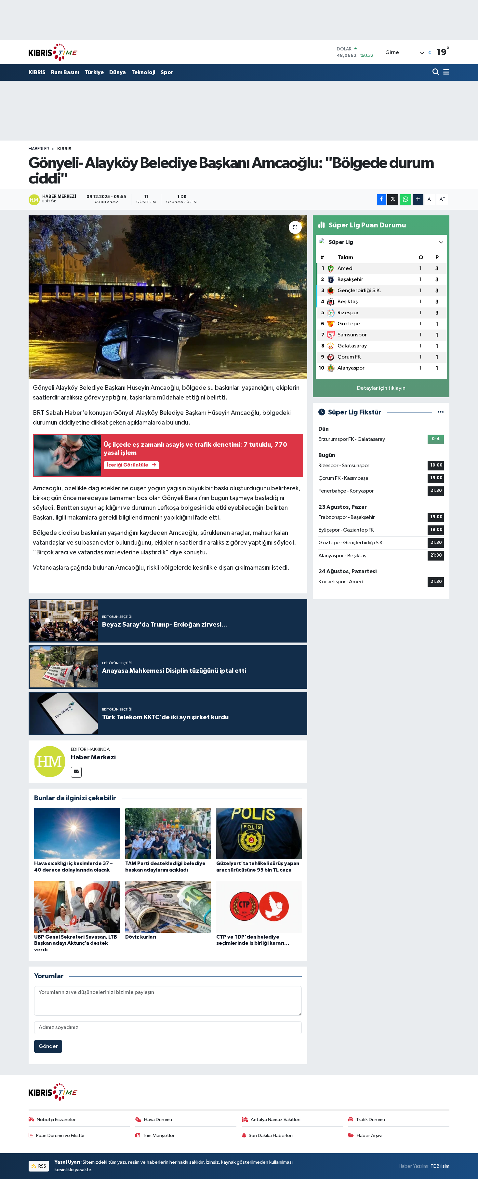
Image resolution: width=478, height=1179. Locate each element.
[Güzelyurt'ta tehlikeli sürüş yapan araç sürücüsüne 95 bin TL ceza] (259, 833)
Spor (167, 72)
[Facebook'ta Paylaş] (381, 199)
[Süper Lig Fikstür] (441, 412)
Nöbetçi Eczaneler (56, 1119)
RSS (41, 1166)
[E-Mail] (76, 772)
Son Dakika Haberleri (271, 1135)
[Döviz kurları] (168, 907)
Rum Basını (65, 72)
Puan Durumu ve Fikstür (60, 1135)
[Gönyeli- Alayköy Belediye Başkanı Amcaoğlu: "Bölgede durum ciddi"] (168, 297)
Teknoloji (143, 72)
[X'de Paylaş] (392, 199)
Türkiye (94, 72)
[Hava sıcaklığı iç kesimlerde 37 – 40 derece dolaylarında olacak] (77, 833)
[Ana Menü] (445, 73)
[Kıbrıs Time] (53, 52)
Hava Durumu (158, 1119)
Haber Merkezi (93, 757)
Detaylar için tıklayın (381, 388)
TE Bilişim (440, 1166)
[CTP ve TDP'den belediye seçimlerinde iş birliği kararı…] (259, 907)
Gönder (48, 1046)
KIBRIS (37, 72)
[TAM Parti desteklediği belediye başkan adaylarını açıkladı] (168, 833)
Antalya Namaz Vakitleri (275, 1119)
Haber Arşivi (369, 1135)
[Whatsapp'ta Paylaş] (405, 199)
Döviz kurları (140, 937)
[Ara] (436, 73)
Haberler (39, 149)
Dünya (117, 72)
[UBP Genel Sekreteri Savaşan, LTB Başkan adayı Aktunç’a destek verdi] (77, 907)
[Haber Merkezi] (49, 761)
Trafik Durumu (370, 1119)
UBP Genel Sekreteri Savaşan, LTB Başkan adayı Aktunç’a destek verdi (75, 943)
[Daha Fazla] (418, 199)
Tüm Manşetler (159, 1135)
